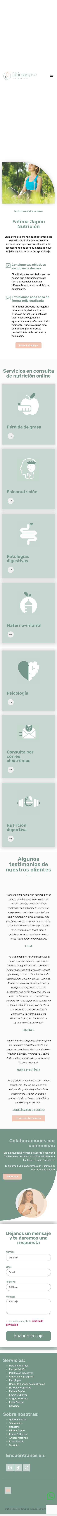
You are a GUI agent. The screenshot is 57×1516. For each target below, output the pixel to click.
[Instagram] (10, 1467)
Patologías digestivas (21, 1372)
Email (8, 1267)
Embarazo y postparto (21, 1376)
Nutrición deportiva (20, 1387)
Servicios (14, 1405)
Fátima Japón (17, 1391)
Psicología (15, 1380)
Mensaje (10, 1297)
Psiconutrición (17, 1369)
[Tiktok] (18, 1467)
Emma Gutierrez (18, 1394)
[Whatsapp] (26, 1467)
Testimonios (15, 1423)
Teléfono (10, 1282)
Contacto (14, 1426)
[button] (51, 75)
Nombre (10, 1252)
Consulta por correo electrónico (27, 1383)
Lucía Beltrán (16, 1402)
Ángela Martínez (18, 1398)
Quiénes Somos (18, 1419)
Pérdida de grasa (18, 1365)
